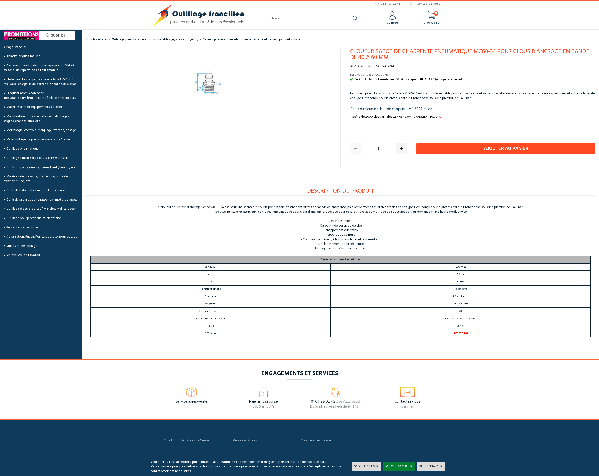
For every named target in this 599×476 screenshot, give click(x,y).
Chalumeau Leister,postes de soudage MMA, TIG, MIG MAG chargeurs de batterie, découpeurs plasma (40, 82)
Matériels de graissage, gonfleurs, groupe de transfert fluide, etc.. (36, 179)
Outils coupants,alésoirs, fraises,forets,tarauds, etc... (41, 167)
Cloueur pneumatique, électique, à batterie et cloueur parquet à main (251, 39)
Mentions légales (244, 440)
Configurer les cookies (316, 440)
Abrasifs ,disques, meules (23, 56)
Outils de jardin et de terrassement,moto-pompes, (41, 199)
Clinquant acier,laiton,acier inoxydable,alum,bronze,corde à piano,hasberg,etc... (40, 96)
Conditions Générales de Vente (186, 440)
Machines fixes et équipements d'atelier (34, 107)
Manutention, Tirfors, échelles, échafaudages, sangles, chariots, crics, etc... (36, 119)
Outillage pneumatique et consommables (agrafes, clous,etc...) (155, 39)
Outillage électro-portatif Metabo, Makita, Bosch (41, 209)
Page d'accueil (16, 47)
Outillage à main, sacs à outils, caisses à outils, (37, 158)
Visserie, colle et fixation (23, 255)
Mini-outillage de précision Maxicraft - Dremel (38, 139)
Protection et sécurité (22, 227)
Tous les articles (97, 39)
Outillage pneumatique (22, 148)
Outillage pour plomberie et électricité (33, 218)
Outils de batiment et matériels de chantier (36, 190)
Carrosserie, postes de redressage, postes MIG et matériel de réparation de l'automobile (39, 68)
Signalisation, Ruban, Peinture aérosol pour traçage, (42, 236)
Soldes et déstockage (21, 246)
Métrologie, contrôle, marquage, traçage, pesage (41, 130)
